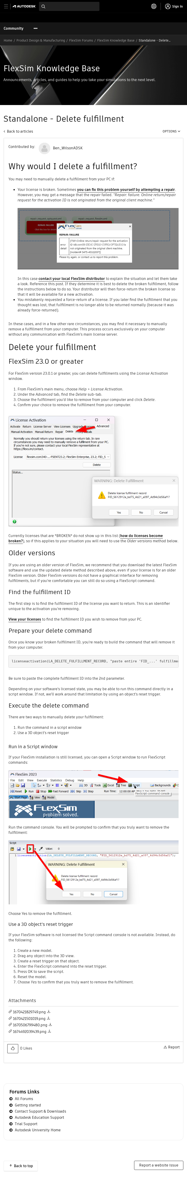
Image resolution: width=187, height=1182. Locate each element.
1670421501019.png (29, 1018)
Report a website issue (158, 1165)
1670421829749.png (29, 1012)
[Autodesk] (25, 6)
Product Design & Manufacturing (40, 40)
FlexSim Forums (81, 40)
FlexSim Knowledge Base (116, 40)
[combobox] (69, 6)
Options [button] (170, 131)
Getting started (28, 1105)
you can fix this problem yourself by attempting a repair (126, 189)
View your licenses (24, 619)
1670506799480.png (30, 1025)
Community (13, 28)
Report (174, 1047)
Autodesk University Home (38, 1130)
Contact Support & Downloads (40, 1111)
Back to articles (20, 131)
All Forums (24, 1098)
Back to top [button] (23, 1166)
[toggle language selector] (154, 6)
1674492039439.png (30, 1031)
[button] (12, 1048)
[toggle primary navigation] (8, 6)
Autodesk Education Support (39, 1117)
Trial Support (26, 1124)
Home (8, 40)
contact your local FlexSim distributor (72, 278)
